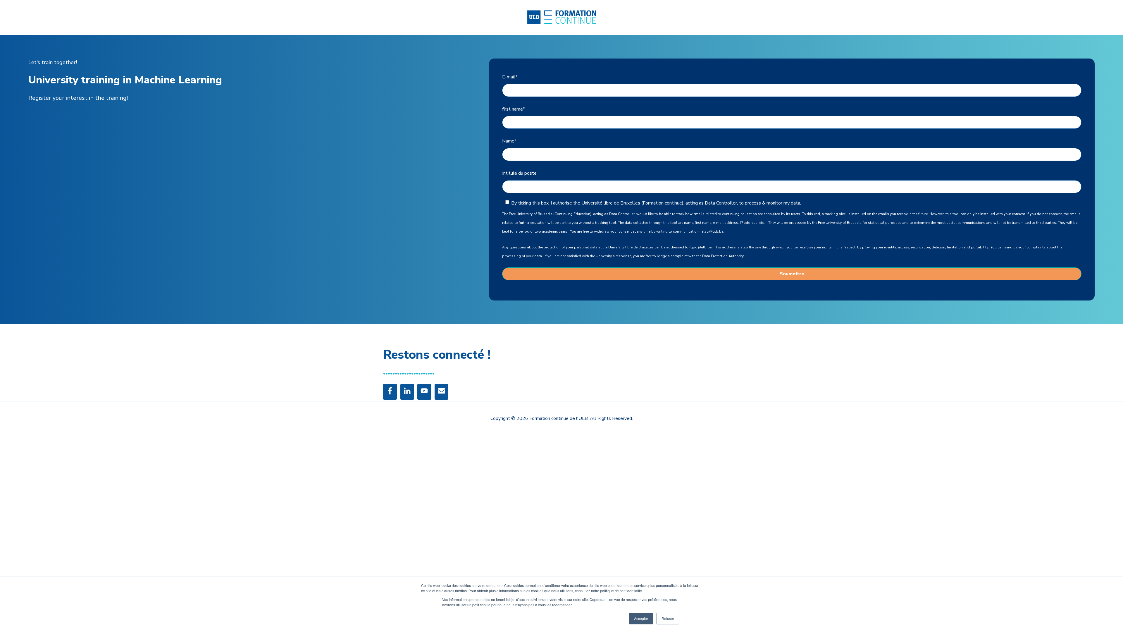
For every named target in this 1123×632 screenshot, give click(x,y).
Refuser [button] (668, 618)
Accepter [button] (641, 618)
